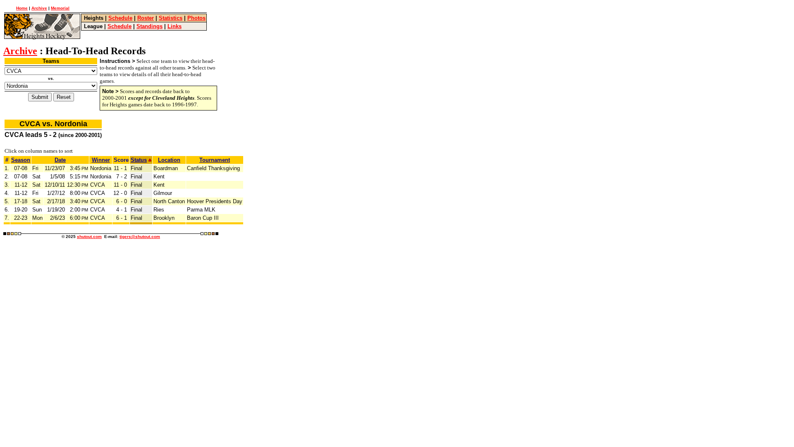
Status (139, 160)
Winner (101, 160)
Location (169, 160)
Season (20, 160)
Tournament (214, 160)
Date (60, 160)
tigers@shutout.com (140, 236)
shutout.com (89, 236)
